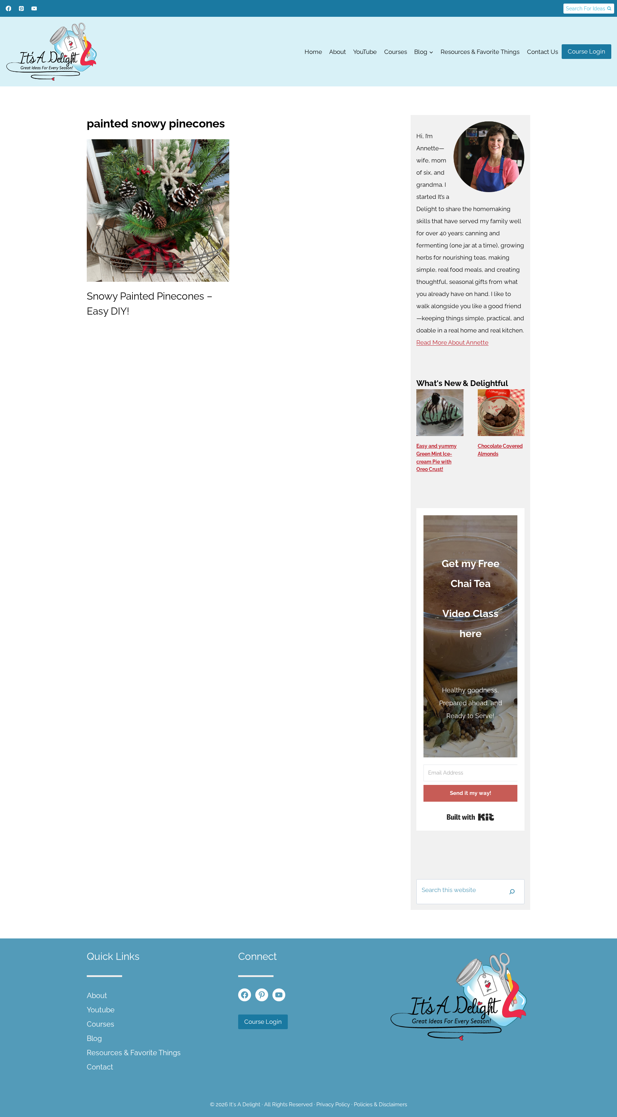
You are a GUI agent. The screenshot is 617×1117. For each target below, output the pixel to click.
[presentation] (158, 210)
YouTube (365, 51)
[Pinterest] (21, 8)
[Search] (512, 891)
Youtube (101, 1010)
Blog (94, 1038)
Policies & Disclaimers (380, 1104)
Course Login (586, 51)
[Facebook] (8, 8)
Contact (100, 1067)
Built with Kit (470, 817)
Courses (395, 51)
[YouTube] (34, 8)
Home (313, 51)
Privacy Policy (333, 1104)
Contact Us (542, 51)
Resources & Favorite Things (480, 51)
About (337, 51)
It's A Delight (244, 1104)
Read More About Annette (452, 342)
